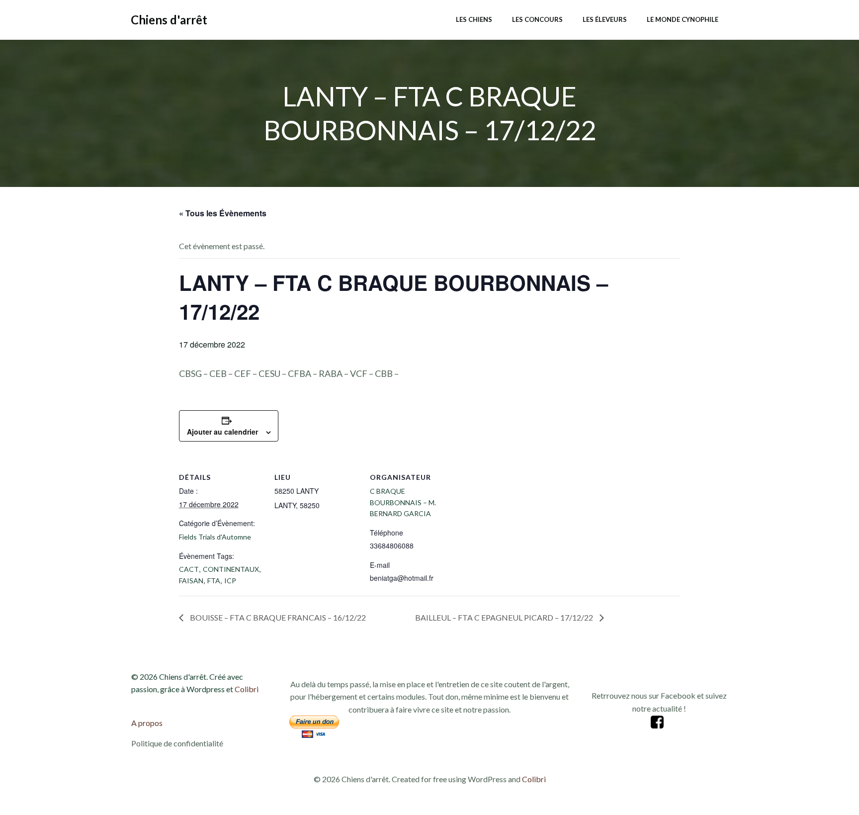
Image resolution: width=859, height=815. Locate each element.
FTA (213, 580)
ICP (230, 580)
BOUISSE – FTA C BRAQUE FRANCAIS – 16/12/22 (277, 617)
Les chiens (474, 19)
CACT (189, 569)
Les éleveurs (605, 19)
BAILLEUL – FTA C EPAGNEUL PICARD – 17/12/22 (505, 617)
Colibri (246, 689)
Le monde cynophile (682, 19)
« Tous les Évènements (222, 213)
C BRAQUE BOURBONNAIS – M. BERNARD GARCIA (403, 502)
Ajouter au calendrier (222, 432)
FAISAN (191, 580)
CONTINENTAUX (231, 569)
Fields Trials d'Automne (215, 537)
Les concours (537, 19)
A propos (147, 722)
